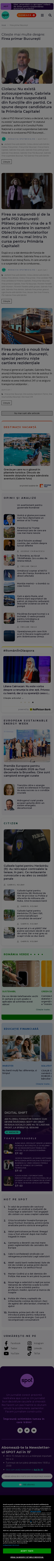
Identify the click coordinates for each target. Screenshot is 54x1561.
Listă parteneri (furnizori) (11, 1545)
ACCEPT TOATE (27, 1551)
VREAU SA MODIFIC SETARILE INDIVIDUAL (27, 1557)
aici (31, 1521)
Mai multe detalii (35, 1511)
